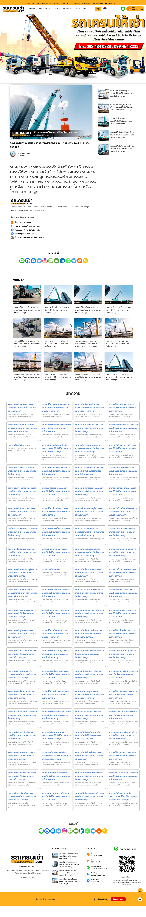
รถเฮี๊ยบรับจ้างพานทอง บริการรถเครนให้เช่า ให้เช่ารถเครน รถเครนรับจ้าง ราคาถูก (22, 532)
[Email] (56, 260)
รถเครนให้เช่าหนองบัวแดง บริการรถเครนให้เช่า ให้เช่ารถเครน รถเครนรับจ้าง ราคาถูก (22, 654)
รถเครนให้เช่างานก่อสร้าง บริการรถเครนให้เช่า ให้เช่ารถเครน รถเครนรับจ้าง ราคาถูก (22, 613)
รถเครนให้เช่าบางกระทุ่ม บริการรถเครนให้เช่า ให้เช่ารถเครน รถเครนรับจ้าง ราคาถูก (123, 428)
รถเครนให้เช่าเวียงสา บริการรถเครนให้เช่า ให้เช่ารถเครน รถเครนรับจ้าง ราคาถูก (123, 593)
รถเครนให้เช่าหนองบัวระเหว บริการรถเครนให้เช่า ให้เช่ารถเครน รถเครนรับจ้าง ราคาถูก (89, 408)
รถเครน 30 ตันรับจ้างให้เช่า (19, 445)
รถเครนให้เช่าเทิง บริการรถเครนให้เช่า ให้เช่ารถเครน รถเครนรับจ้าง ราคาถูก (57, 310)
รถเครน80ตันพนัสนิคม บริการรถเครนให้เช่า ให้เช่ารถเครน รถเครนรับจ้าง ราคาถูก (22, 715)
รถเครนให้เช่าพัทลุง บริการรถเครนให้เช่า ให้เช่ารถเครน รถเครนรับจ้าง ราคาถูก (88, 310)
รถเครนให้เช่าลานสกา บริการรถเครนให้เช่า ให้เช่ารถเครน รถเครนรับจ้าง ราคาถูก (56, 613)
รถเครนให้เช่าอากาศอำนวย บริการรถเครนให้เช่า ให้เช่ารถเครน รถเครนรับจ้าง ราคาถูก (89, 634)
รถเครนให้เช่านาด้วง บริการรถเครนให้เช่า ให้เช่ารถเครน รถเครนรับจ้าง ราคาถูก (68, 881)
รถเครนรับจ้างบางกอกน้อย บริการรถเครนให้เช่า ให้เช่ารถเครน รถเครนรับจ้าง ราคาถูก (123, 796)
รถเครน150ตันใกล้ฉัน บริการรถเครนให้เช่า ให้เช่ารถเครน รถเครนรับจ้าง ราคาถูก (22, 552)
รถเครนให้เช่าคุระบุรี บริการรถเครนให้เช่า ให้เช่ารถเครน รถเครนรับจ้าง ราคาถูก (56, 552)
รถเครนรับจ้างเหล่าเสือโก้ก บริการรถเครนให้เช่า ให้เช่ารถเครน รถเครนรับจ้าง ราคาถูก (56, 715)
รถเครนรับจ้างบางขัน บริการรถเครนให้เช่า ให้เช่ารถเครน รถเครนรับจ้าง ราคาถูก (121, 121)
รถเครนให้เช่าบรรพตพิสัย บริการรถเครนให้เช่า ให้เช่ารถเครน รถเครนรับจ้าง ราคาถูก (68, 856)
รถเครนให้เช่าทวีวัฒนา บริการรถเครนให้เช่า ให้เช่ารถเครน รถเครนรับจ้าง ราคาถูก (89, 491)
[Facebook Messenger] (33, 260)
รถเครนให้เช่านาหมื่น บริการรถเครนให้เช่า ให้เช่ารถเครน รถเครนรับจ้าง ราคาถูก (89, 573)
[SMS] (50, 260)
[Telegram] (74, 260)
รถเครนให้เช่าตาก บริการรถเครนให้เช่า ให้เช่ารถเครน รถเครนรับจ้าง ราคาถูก (123, 695)
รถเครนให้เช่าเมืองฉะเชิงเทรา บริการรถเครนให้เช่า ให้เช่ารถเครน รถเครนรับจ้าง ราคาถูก (89, 552)
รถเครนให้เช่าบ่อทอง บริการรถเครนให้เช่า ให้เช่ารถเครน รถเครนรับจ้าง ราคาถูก (123, 408)
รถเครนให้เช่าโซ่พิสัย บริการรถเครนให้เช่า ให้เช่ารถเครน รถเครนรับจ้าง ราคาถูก (123, 634)
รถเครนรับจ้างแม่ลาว (51, 569)
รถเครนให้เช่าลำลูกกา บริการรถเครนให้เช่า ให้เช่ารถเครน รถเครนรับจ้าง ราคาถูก (89, 776)
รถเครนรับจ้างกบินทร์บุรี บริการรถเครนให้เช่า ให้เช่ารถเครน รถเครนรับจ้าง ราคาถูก (122, 654)
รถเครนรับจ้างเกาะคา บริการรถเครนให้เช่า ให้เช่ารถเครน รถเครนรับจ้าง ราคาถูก (123, 448)
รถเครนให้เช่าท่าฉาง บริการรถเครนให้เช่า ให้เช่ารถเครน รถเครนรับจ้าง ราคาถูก (22, 471)
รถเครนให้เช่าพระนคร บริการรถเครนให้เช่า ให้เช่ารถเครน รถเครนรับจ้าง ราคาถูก (56, 796)
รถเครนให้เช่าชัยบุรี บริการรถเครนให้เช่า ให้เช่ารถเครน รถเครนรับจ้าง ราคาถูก (56, 776)
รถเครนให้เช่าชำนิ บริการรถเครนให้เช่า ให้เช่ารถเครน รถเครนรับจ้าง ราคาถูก (118, 310)
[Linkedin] (62, 260)
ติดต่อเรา (140, 895)
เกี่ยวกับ (66, 8)
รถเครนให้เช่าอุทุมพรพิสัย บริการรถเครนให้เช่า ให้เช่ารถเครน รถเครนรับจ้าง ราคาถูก (22, 776)
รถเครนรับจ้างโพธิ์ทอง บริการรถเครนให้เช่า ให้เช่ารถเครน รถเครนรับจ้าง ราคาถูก (56, 532)
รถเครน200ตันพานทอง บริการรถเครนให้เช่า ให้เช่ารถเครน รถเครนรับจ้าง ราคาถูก (27, 343)
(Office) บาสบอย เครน (99, 868)
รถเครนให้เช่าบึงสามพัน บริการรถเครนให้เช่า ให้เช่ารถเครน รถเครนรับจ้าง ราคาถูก (27, 377)
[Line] (22, 260)
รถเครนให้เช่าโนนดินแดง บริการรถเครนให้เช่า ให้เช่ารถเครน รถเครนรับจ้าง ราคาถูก (88, 735)
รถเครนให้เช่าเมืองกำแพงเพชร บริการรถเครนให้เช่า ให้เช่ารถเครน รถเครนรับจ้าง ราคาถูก (69, 864)
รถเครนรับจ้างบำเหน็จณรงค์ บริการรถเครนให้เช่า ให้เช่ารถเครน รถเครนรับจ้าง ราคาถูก (69, 873)
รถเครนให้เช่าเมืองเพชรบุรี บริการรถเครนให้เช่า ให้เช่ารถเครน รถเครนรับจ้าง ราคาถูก (22, 573)
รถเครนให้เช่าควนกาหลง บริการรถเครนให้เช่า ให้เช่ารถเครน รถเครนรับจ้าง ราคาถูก (122, 552)
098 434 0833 (137, 10)
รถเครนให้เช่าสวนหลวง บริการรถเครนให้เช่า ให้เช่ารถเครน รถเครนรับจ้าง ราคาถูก (89, 796)
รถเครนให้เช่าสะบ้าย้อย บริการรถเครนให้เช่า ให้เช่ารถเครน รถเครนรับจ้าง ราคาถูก (88, 377)
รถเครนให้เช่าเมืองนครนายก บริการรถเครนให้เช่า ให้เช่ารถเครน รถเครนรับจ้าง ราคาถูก (86, 343)
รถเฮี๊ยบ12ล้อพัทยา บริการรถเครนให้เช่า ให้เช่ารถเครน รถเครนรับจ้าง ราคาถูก (123, 715)
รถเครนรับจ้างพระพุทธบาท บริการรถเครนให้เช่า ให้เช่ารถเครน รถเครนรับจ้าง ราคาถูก (56, 735)
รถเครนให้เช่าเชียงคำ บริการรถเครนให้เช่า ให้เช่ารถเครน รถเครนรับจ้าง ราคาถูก (89, 674)
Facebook (94, 873)
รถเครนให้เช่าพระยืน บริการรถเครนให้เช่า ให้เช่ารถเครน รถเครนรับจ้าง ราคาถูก (27, 310)
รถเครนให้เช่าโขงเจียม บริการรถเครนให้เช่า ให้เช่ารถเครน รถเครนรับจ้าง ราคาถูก (56, 511)
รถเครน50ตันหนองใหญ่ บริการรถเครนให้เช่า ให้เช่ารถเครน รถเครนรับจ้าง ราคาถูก (55, 654)
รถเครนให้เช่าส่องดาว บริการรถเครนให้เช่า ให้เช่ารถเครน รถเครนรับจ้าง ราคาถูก (123, 613)
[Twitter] (39, 260)
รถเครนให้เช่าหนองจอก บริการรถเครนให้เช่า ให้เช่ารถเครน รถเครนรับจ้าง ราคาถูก (89, 613)
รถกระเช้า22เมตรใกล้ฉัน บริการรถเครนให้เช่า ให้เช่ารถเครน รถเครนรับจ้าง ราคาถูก (123, 776)
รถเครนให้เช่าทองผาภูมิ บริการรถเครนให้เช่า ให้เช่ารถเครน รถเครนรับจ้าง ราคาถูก (122, 93)
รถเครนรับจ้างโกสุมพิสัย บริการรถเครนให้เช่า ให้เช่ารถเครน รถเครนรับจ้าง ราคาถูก (122, 532)
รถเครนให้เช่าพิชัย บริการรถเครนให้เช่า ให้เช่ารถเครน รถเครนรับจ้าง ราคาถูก (89, 654)
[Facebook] (27, 260)
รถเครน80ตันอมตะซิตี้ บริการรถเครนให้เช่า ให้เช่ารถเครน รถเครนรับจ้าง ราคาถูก (89, 428)
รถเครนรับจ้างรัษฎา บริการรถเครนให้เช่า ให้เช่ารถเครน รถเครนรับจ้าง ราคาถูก (89, 715)
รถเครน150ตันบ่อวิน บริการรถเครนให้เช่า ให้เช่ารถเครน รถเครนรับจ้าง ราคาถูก (58, 377)
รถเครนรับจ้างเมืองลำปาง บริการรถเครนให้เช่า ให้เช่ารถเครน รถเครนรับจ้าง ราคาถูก (89, 471)
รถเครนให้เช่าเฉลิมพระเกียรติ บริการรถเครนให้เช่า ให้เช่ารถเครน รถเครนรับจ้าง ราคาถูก (56, 448)
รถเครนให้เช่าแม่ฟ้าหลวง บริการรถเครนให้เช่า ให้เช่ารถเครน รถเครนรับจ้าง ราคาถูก (55, 408)
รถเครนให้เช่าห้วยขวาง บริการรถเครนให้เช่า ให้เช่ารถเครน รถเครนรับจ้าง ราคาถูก (22, 511)
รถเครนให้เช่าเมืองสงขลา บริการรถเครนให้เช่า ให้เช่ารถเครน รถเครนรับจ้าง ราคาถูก (56, 634)
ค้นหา (84, 8)
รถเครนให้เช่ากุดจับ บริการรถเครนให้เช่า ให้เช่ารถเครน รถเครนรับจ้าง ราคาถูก (22, 634)
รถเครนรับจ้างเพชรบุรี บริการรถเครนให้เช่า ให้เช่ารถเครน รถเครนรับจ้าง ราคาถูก (89, 511)
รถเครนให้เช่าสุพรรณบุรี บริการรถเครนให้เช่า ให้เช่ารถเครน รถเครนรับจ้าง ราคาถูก (119, 377)
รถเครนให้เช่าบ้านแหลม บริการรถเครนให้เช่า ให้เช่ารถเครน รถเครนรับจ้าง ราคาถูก (56, 471)
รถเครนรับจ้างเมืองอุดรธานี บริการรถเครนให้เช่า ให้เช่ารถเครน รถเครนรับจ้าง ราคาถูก (89, 532)
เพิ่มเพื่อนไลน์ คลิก (96, 867)
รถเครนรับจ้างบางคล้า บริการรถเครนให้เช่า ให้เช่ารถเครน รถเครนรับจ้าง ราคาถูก (89, 593)
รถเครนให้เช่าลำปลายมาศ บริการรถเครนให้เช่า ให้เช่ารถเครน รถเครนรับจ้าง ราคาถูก (22, 695)
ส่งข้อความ (95, 881)
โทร (92, 853)
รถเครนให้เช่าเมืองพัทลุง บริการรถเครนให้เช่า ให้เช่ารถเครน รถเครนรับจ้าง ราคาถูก (122, 135)
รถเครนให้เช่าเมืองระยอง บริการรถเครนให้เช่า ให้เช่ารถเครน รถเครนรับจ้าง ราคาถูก (21, 756)
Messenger (95, 880)
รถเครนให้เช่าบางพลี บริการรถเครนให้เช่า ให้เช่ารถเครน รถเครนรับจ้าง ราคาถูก (119, 343)
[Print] (79, 260)
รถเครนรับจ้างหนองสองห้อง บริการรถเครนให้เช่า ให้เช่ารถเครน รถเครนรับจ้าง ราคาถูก (56, 756)
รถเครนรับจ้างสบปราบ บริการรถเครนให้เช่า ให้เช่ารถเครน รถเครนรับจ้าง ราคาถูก (56, 593)
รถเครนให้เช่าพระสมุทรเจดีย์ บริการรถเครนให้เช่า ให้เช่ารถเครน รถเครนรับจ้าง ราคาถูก (22, 674)
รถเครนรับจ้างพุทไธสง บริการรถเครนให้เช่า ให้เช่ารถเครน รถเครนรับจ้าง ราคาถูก (22, 491)
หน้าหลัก (32, 8)
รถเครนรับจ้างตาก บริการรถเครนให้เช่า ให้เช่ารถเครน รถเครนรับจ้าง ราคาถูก (56, 428)
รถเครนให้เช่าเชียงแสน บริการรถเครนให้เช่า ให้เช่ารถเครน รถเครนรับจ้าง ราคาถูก (122, 149)
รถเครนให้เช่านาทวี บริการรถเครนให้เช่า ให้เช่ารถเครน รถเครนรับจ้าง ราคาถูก (123, 674)
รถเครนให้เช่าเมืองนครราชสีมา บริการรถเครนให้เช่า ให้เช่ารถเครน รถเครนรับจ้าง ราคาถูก (22, 428)
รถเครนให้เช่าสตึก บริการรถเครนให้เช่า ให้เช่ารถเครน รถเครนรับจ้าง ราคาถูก (56, 695)
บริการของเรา (43, 8)
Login (76, 8)
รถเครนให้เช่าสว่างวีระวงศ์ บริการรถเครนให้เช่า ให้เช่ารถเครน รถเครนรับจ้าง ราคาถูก (123, 735)
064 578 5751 (96, 862)
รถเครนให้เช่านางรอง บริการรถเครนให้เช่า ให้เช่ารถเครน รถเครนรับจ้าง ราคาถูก (123, 756)
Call (133, 8)
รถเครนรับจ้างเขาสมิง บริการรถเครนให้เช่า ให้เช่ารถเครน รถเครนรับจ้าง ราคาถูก (123, 573)
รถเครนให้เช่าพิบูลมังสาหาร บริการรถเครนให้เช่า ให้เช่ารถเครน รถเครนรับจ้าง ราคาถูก (121, 107)
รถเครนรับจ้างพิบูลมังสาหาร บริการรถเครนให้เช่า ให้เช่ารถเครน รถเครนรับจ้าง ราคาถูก (22, 796)
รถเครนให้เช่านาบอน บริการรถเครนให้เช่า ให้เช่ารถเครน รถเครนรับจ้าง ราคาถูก (22, 408)
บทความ (55, 8)
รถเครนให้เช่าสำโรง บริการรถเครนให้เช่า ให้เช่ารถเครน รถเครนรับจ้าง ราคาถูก (58, 343)
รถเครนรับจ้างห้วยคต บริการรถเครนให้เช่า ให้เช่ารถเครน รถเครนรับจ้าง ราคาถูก (123, 491)
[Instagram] (45, 260)
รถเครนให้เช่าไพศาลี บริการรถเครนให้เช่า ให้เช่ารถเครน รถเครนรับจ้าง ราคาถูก (22, 735)
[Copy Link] (85, 260)
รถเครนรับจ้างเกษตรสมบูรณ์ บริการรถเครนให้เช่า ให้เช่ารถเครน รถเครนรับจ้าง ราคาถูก (89, 448)
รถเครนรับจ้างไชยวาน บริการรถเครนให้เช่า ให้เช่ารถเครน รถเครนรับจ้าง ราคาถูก (56, 674)
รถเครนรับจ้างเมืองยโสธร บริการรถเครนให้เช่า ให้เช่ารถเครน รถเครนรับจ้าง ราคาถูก (123, 511)
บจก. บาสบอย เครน (98, 875)
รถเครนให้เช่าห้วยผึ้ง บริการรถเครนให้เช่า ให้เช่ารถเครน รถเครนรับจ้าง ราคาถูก (89, 756)
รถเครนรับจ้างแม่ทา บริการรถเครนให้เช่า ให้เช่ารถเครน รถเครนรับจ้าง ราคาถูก (123, 471)
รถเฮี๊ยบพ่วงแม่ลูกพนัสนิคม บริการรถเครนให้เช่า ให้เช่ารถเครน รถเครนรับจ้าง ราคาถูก (89, 695)
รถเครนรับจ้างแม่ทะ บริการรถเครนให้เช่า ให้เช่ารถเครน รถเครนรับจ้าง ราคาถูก (56, 491)
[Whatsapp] (68, 260)
